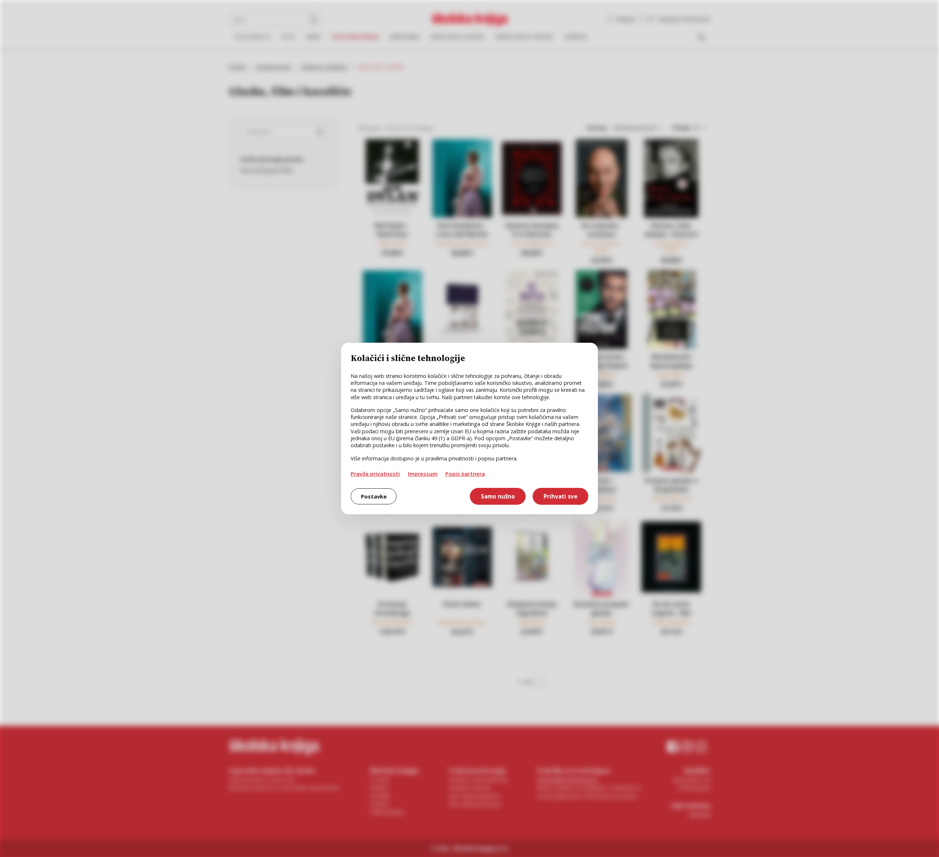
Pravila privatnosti (375, 473)
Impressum (423, 473)
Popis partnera (465, 473)
